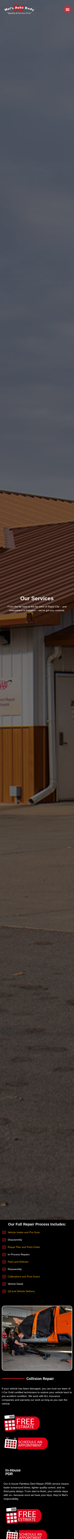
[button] (67, 9)
